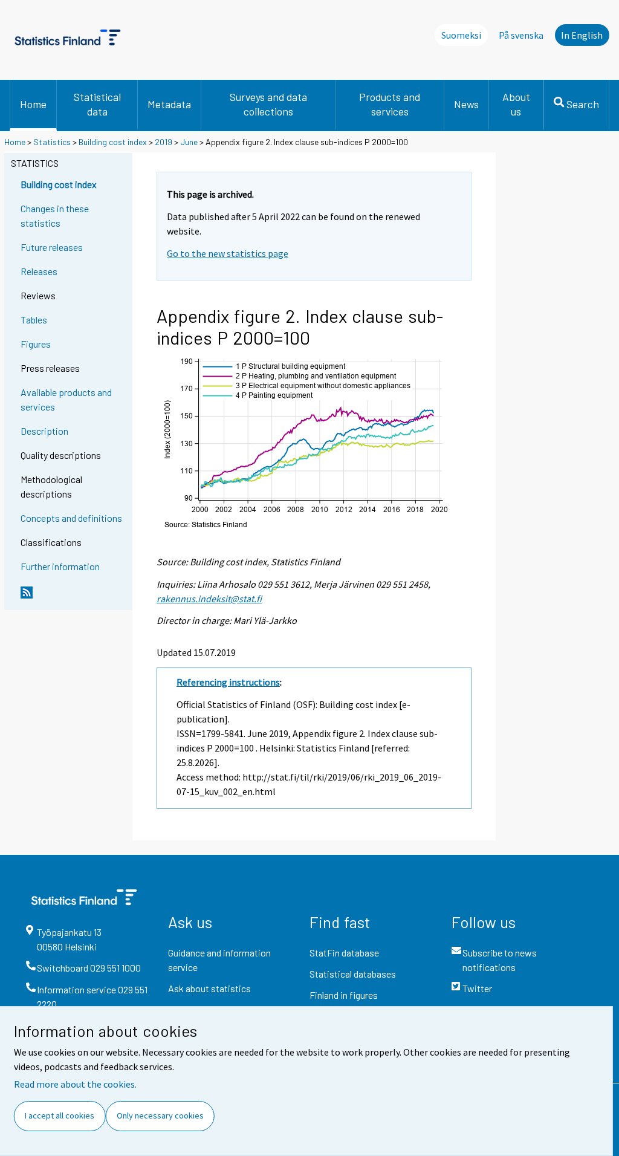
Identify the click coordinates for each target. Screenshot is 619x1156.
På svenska (521, 35)
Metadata (169, 104)
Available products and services (66, 399)
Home (33, 104)
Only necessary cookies (160, 1115)
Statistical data (97, 104)
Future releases (52, 247)
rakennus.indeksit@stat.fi (209, 599)
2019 (163, 142)
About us (516, 104)
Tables (34, 319)
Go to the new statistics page (227, 253)
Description (44, 431)
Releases (39, 271)
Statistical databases (353, 973)
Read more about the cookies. (75, 1084)
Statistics (52, 142)
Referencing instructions (228, 682)
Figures (36, 343)
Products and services (389, 104)
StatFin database (344, 952)
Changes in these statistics (55, 216)
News (466, 104)
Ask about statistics (209, 988)
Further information (60, 566)
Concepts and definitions (71, 518)
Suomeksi (461, 35)
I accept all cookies (59, 1115)
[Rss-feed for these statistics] (74, 597)
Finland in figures (344, 995)
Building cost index (113, 142)
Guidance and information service (219, 960)
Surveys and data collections (268, 104)
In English (582, 35)
